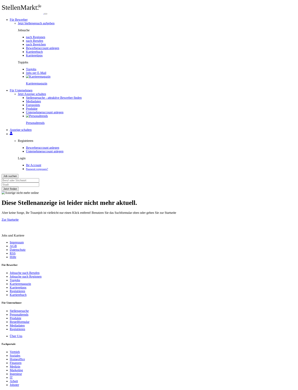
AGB (13, 246)
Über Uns (16, 336)
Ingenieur (16, 374)
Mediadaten (33, 101)
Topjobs (31, 69)
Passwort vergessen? (37, 169)
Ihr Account (33, 165)
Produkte (32, 108)
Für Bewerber (19, 19)
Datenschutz (18, 249)
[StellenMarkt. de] (23, 12)
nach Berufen (34, 40)
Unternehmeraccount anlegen (44, 112)
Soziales (15, 355)
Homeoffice (17, 359)
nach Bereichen (36, 44)
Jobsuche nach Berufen (25, 273)
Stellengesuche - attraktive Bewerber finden (54, 97)
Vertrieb (15, 352)
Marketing (16, 370)
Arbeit (14, 381)
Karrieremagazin (20, 284)
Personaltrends (19, 314)
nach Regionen (35, 37)
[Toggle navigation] (45, 13)
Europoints (33, 105)
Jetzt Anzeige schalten (32, 94)
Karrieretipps (34, 55)
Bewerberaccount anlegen (42, 48)
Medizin (15, 366)
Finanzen (15, 363)
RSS (13, 253)
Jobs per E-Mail (36, 73)
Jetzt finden (10, 188)
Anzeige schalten (21, 129)
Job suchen (10, 176)
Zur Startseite (10, 219)
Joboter (14, 385)
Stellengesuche (19, 311)
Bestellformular (19, 322)
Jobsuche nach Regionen (26, 276)
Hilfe (13, 257)
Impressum (17, 242)
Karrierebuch (34, 51)
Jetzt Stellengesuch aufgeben (36, 23)
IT (11, 377)
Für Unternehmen (21, 90)
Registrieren (17, 291)
